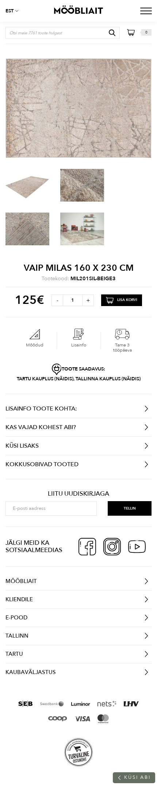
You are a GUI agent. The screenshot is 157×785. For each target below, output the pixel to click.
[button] (14, 10)
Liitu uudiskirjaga (78, 493)
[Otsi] (112, 32)
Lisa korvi (127, 299)
